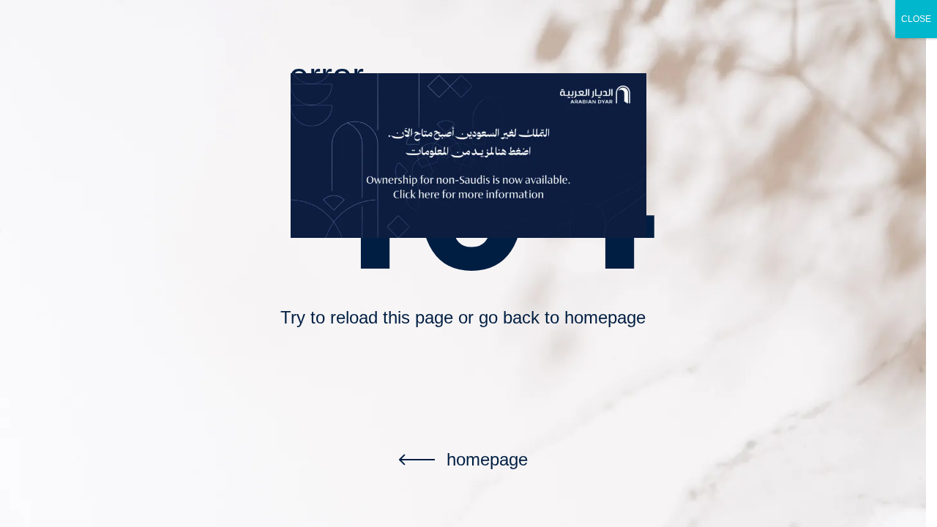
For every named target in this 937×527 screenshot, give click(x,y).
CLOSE (916, 19)
